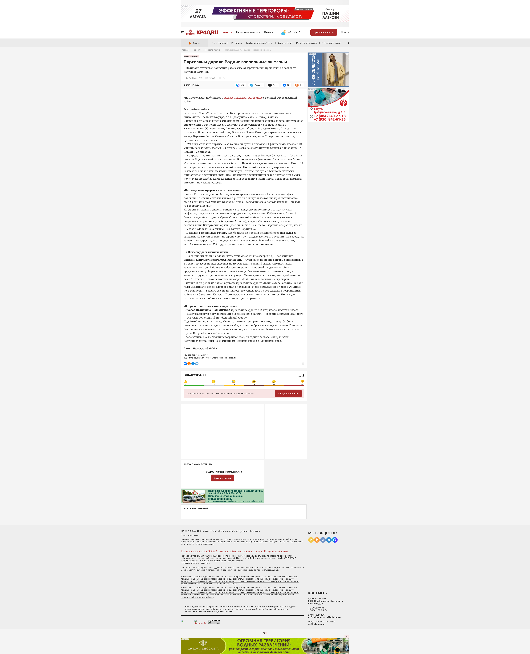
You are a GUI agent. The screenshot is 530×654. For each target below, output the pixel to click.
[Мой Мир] (193, 363)
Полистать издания (190, 535)
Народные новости (248, 32)
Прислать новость (324, 32)
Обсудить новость (288, 393)
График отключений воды (259, 43)
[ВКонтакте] (185, 363)
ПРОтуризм (236, 43)
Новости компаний (196, 508)
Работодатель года (306, 43)
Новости (227, 32)
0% (185, 384)
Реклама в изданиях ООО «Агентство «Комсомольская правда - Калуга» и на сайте (235, 551)
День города (219, 43)
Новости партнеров (253, 606)
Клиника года (284, 43)
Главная (185, 50)
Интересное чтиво (331, 43)
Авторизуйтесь (222, 478)
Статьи (268, 32)
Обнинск (190, 34)
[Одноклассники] (189, 363)
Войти (346, 32)
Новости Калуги (212, 50)
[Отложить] (220, 78)
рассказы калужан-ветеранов (243, 98)
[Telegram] (196, 363)
